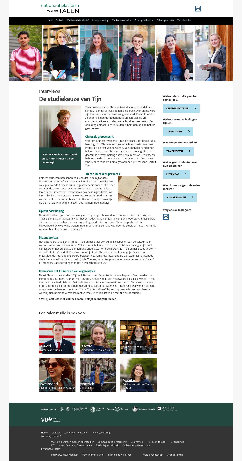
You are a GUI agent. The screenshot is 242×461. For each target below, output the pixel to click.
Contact (59, 20)
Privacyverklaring (100, 20)
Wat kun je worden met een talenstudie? (72, 441)
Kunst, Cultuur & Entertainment (75, 445)
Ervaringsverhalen (143, 20)
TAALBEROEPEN (174, 151)
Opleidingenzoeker (165, 20)
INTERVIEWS (172, 174)
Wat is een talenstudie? (78, 20)
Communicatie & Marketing (112, 441)
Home (49, 20)
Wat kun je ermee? (121, 20)
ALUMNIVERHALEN (176, 197)
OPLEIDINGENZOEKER (177, 108)
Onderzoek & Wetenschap (136, 445)
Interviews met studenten (64, 454)
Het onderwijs (177, 441)
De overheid (137, 441)
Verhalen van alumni (93, 454)
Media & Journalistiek (107, 445)
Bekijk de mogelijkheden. (101, 299)
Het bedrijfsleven (157, 441)
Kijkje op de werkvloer (119, 454)
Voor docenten (184, 20)
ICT (52, 445)
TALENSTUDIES (174, 132)
